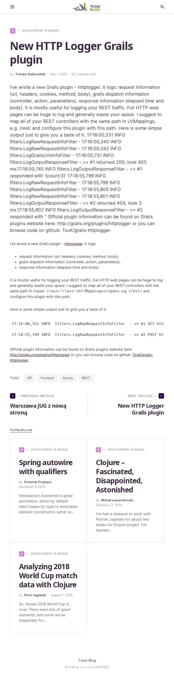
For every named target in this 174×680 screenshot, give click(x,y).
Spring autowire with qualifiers (45, 466)
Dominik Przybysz (37, 482)
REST (86, 378)
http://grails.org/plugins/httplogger (40, 354)
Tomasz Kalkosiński (30, 74)
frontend (47, 378)
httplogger (73, 243)
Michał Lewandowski (117, 500)
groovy (68, 378)
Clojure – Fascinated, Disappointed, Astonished (119, 475)
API (29, 378)
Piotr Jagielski (35, 595)
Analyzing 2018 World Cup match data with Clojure (48, 575)
